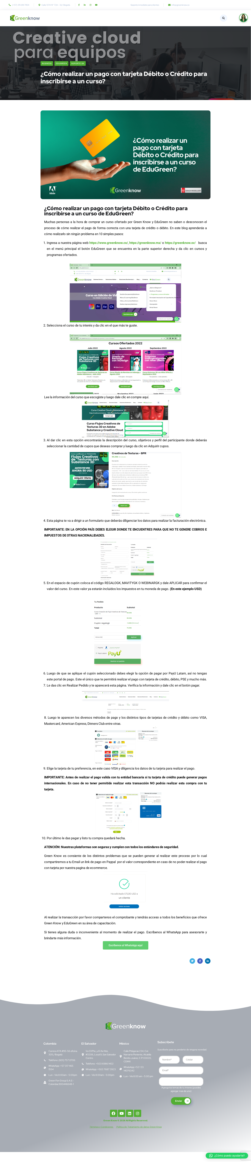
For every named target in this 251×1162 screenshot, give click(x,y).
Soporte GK (77, 63)
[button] (227, 1156)
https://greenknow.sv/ (181, 243)
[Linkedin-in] (85, 5)
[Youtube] (96, 5)
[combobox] (181, 1081)
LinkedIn (207, 961)
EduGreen (61, 63)
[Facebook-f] (79, 5)
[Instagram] (90, 5)
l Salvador (88, 1043)
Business (47, 63)
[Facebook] (113, 1113)
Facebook (200, 961)
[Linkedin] (129, 1113)
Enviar (178, 1100)
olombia (49, 1043)
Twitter (192, 961)
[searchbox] (162, 1082)
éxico (124, 1043)
